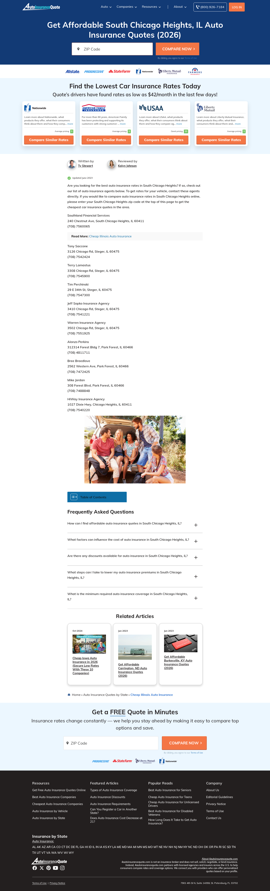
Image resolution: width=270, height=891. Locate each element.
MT (156, 847)
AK (39, 847)
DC (68, 847)
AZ (44, 847)
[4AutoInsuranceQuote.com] (41, 6)
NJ (175, 847)
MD (124, 847)
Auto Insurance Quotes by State (105, 695)
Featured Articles (104, 783)
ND (195, 847)
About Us (212, 790)
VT (43, 853)
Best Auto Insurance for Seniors (169, 790)
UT (39, 853)
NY (185, 847)
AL (34, 847)
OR (211, 847)
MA (129, 847)
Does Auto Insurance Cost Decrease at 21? (116, 819)
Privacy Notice (216, 804)
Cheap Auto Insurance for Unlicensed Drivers (173, 804)
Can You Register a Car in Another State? (113, 811)
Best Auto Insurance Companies (54, 797)
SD (229, 847)
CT (63, 847)
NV (165, 847)
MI (134, 847)
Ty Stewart (85, 166)
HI (86, 847)
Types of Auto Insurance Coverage (113, 790)
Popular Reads (160, 783)
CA (53, 847)
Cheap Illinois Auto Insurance (110, 236)
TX (34, 853)
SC (224, 847)
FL (77, 847)
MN (139, 847)
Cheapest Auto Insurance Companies (57, 804)
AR (48, 847)
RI (220, 847)
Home (76, 695)
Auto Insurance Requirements (110, 804)
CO (58, 847)
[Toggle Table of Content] (97, 497)
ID (90, 847)
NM (180, 847)
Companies (125, 7)
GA (82, 847)
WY (71, 853)
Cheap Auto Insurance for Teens (170, 797)
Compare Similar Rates (48, 140)
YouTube (55, 867)
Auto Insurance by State (48, 818)
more (70, 123)
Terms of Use (191, 58)
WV (60, 853)
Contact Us (213, 818)
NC (190, 847)
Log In (237, 7)
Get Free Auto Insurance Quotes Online (59, 790)
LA (114, 847)
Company (214, 783)
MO (150, 847)
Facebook (34, 867)
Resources (149, 7)
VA (48, 853)
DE (73, 847)
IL (94, 847)
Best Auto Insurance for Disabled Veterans (170, 813)
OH (200, 847)
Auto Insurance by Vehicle (50, 811)
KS (105, 847)
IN (97, 847)
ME (119, 847)
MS (145, 847)
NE (161, 847)
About (178, 7)
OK (206, 847)
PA (216, 847)
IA (100, 847)
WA (54, 853)
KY (109, 847)
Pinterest (48, 867)
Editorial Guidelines (219, 797)
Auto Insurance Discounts (107, 797)
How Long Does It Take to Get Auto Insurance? (172, 821)
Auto (104, 7)
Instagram (62, 867)
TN (234, 847)
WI (66, 853)
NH (171, 847)
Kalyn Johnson (127, 166)
